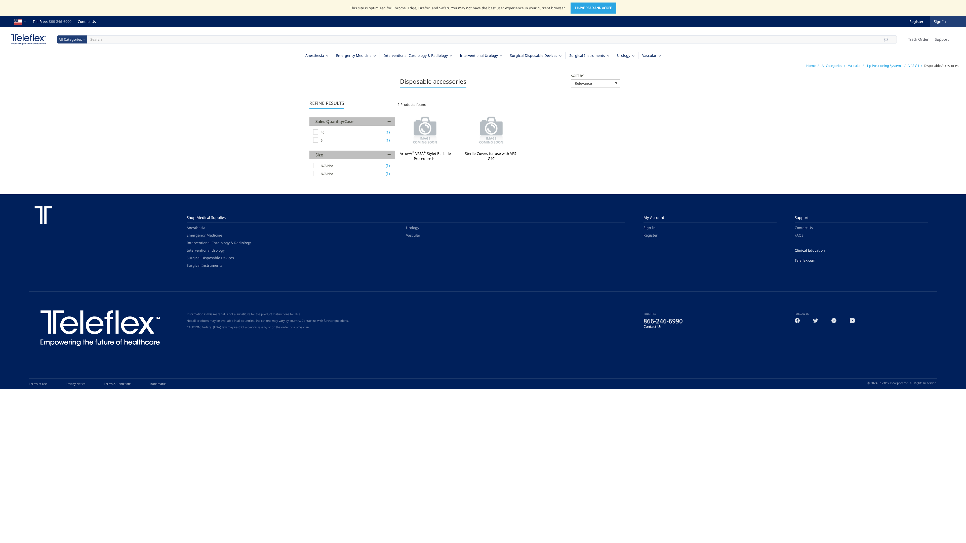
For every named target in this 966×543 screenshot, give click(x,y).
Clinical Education (810, 250)
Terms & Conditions (117, 384)
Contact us (309, 321)
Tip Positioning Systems (884, 65)
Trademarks (157, 384)
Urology (623, 55)
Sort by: (577, 75)
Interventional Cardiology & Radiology (416, 55)
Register (916, 21)
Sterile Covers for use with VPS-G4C (491, 156)
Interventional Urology (479, 55)
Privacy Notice (76, 384)
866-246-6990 (60, 21)
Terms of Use (38, 384)
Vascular (649, 55)
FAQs (799, 235)
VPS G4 (913, 65)
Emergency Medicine (354, 55)
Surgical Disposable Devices (533, 55)
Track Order (918, 39)
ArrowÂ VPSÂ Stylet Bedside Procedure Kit (425, 156)
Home (811, 65)
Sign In (649, 227)
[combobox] (595, 83)
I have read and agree (593, 8)
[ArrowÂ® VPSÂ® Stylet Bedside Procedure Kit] (425, 130)
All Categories (832, 65)
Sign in (940, 21)
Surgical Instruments (587, 55)
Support (942, 39)
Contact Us (87, 21)
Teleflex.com (805, 260)
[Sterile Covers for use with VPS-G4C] (491, 130)
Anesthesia (314, 55)
